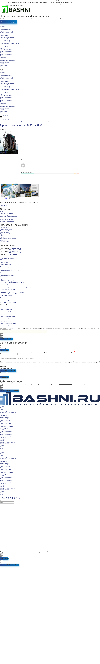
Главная (2, 24)
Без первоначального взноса (7, 60)
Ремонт (2, 63)
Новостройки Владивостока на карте (9, 284)
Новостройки (3, 34)
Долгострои (3, 240)
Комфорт (7, 289)
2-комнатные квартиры (6, 51)
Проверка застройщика (6, 215)
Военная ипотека (4, 62)
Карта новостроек (4, 35)
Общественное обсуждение (7, 221)
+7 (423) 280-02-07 (5, 115)
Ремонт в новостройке (5, 300)
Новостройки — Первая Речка (7, 316)
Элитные (12, 289)
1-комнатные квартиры (6, 49)
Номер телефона (4, 375)
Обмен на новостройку (6, 295)
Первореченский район (6, 229)
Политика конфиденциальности (8, 267)
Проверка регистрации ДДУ (7, 45)
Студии (2, 48)
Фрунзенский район (5, 230)
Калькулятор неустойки (6, 218)
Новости (2, 28)
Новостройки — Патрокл (6, 314)
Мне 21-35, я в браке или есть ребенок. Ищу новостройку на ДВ (18, 362)
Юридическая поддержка (6, 273)
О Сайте (2, 260)
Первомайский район (5, 234)
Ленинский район (4, 232)
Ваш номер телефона (6, 348)
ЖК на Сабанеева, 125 (15, 248)
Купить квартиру (4, 46)
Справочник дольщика (9, 270)
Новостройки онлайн (5, 42)
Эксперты (2, 26)
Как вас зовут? (4, 345)
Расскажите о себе (5, 360)
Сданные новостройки (5, 287)
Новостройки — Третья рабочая (8, 323)
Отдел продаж (3, 65)
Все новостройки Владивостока (8, 238)
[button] (50, 69)
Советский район (4, 227)
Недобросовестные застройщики (8, 31)
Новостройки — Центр (5, 325)
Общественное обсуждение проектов (9, 43)
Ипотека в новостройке (6, 297)
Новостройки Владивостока (7, 37)
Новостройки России (5, 38)
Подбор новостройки (5, 212)
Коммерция (3, 57)
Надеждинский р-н (4, 237)
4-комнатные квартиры (6, 54)
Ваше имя (2, 372)
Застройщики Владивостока (12, 292)
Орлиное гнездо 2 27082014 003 (21, 125)
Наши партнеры (4, 262)
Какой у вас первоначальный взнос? (10, 356)
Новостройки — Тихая (5, 321)
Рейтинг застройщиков (5, 29)
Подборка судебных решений (7, 275)
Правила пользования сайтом (7, 264)
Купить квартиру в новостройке (8, 302)
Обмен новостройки (5, 40)
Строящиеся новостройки (19, 287)
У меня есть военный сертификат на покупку (86, 362)
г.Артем (2, 235)
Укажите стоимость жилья (7, 353)
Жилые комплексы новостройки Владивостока (12, 281)
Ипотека (2, 59)
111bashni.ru (13, 328)
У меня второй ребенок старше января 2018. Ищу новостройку (55, 362)
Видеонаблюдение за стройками (8, 216)
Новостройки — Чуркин (6, 318)
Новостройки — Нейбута (6, 311)
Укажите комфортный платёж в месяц (10, 358)
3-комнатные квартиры (6, 52)
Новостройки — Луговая (6, 309)
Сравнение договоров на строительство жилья (12, 276)
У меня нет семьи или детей (7, 364)
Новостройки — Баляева (6, 307)
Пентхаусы (3, 56)
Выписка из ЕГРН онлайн (6, 32)
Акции (1, 66)
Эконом (2, 289)
